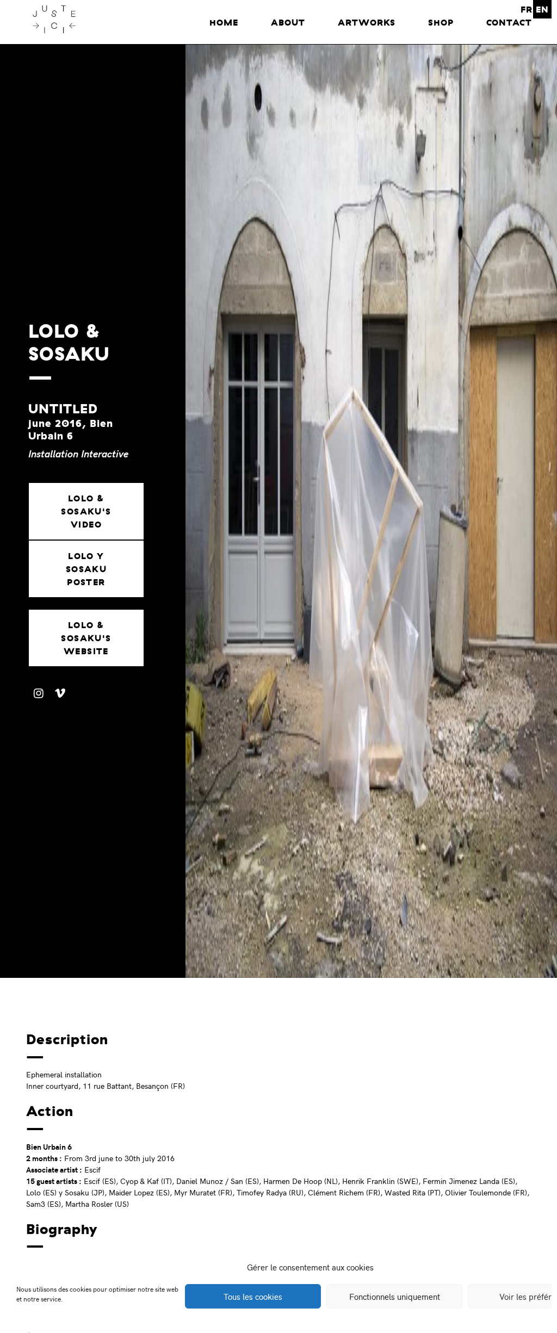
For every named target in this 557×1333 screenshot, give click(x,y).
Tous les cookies (253, 1296)
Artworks (366, 22)
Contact (509, 22)
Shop (441, 22)
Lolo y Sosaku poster (86, 568)
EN (542, 9)
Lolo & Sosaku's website (86, 637)
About (288, 22)
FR (527, 9)
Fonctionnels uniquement (394, 1296)
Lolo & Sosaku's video (86, 511)
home (223, 22)
